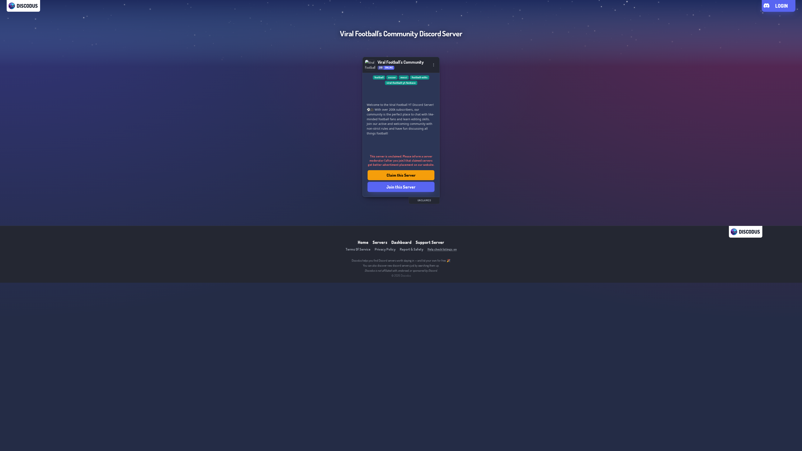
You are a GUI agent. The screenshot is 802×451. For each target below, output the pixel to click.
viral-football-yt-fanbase (401, 82)
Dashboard (401, 242)
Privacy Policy (385, 249)
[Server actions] (433, 65)
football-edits (420, 77)
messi (403, 77)
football (378, 77)
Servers (380, 242)
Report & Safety (411, 249)
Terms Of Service (358, 249)
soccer (392, 77)
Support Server (430, 242)
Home (363, 242)
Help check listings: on (442, 249)
